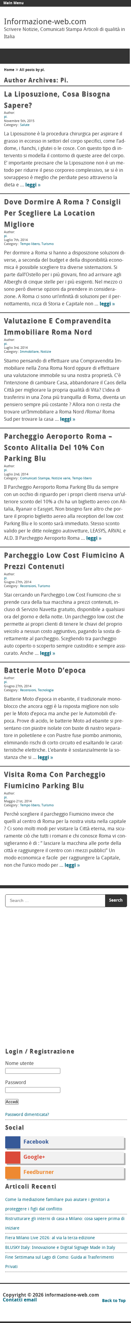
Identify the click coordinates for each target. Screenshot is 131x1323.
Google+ (34, 1157)
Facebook (36, 1142)
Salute (25, 125)
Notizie (46, 352)
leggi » (33, 185)
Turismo (47, 244)
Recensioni (28, 586)
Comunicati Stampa (35, 478)
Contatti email (20, 1300)
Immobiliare (29, 352)
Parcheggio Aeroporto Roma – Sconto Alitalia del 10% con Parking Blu (58, 448)
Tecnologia (46, 690)
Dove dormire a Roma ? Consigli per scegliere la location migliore (62, 214)
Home (9, 70)
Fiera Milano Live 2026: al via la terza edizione (50, 1238)
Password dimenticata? (27, 1115)
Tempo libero (30, 244)
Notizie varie (60, 478)
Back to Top (114, 1301)
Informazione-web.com (45, 22)
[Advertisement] (65, 978)
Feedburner (38, 1172)
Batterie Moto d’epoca (45, 671)
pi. (64, 81)
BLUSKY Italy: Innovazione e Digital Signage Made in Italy (60, 1248)
